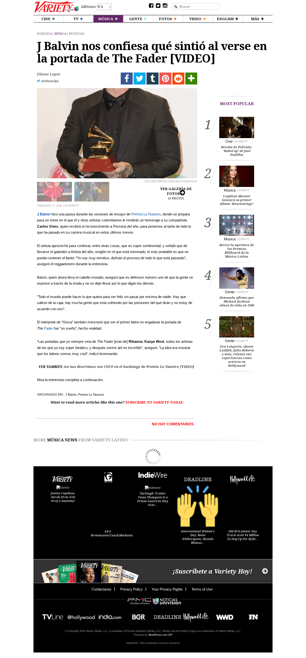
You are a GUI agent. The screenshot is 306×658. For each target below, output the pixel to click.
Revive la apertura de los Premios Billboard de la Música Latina (236, 250)
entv (81, 615)
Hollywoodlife (196, 615)
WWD (222, 615)
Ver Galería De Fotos (176, 193)
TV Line (52, 615)
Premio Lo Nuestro (146, 214)
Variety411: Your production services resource (153, 642)
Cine (229, 141)
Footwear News (251, 615)
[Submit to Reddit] (178, 78)
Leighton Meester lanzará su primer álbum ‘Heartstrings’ (237, 200)
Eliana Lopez (48, 74)
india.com (110, 615)
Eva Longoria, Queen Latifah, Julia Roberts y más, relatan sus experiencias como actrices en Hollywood (236, 356)
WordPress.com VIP (160, 634)
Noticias (76, 33)
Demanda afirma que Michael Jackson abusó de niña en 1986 (236, 301)
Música (60, 33)
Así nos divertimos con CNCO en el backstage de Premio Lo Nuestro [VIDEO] (129, 367)
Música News (62, 440)
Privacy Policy (131, 589)
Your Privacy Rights (167, 589)
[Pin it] (165, 78)
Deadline (167, 615)
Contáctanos (101, 589)
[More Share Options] (191, 78)
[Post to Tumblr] (152, 78)
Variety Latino (56, 7)
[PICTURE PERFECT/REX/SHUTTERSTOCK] (117, 133)
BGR (136, 615)
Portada (44, 33)
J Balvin (43, 214)
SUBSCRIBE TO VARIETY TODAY (154, 402)
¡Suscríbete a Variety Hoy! (212, 571)
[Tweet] (140, 78)
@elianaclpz (50, 81)
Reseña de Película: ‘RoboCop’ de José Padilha (236, 151)
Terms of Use (202, 589)
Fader (48, 328)
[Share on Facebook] (127, 78)
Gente (230, 292)
